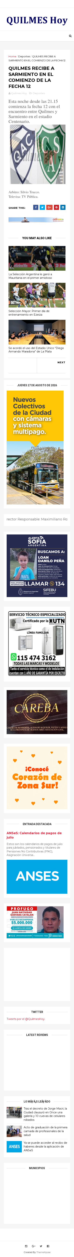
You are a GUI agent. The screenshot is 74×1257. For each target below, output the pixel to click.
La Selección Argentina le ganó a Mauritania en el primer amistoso (30, 276)
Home (12, 56)
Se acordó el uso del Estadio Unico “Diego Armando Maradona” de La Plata (36, 349)
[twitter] (41, 1246)
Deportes (24, 56)
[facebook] (48, 1246)
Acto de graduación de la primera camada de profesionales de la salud (45, 1131)
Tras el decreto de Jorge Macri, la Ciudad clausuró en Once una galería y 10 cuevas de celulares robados (45, 1114)
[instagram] (26, 1246)
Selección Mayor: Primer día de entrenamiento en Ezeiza (29, 312)
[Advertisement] (37, 974)
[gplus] (33, 1246)
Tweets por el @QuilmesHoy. (26, 1019)
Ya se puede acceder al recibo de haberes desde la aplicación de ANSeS (45, 1146)
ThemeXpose (43, 1252)
